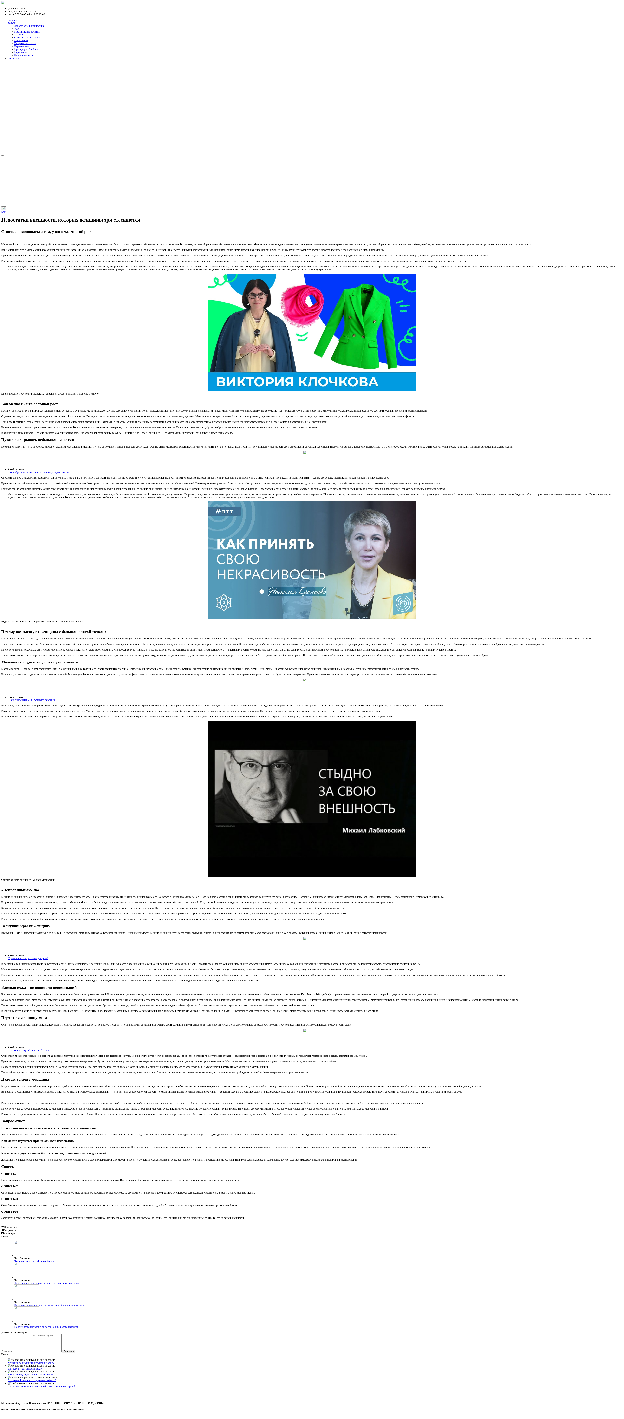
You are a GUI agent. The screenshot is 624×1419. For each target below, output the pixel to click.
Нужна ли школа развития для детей (28, 958)
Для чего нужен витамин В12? (25, 1368)
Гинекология (21, 40)
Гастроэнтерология (25, 43)
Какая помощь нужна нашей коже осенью (31, 1374)
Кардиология (21, 46)
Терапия (18, 34)
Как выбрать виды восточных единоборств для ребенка (39, 472)
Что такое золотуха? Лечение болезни (29, 1050)
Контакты (13, 58)
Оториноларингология (27, 37)
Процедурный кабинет (27, 49)
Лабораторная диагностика (29, 25)
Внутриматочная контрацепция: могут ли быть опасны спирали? (50, 1305)
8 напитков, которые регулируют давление (31, 700)
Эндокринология (23, 55)
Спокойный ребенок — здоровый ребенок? (32, 1380)
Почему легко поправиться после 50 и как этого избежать (46, 1326)
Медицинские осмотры (27, 31)
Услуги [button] (12, 22)
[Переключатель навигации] (2, 155)
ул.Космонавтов (17, 8)
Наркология (20, 52)
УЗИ (16, 28)
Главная (12, 20)
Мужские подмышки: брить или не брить (31, 1362)
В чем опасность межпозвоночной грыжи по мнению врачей (41, 1386)
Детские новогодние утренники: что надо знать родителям (47, 1283)
